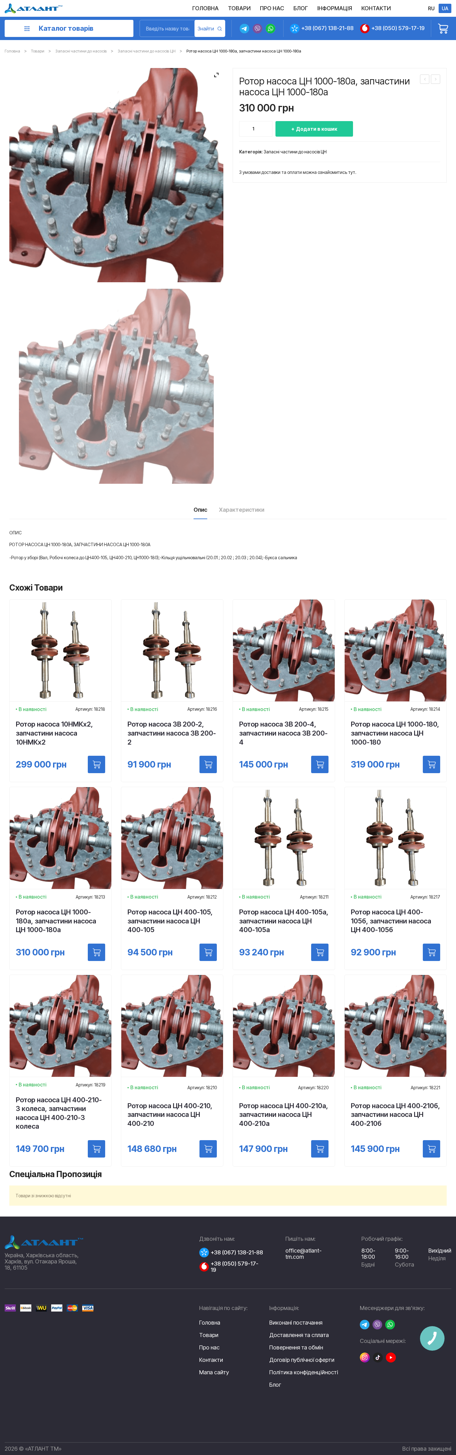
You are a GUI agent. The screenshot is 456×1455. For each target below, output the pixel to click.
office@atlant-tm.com (303, 1253)
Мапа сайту (214, 1372)
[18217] (431, 952)
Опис (200, 509)
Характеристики (241, 509)
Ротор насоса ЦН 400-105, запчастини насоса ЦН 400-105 (425, 80)
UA (445, 8)
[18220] (320, 1149)
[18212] (208, 952)
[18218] (96, 764)
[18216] (208, 764)
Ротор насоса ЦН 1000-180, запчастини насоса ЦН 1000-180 (435, 80)
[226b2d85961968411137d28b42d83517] (116, 386)
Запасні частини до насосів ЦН (147, 50)
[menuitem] (205, 8)
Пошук (209, 28)
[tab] (200, 512)
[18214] (431, 764)
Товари (37, 50)
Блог (275, 1385)
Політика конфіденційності (303, 1372)
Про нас (209, 1347)
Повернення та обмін (296, 1347)
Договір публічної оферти (301, 1360)
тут (351, 172)
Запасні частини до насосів (81, 50)
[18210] (208, 1149)
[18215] (320, 764)
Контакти (211, 1360)
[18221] (431, 1149)
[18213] (96, 952)
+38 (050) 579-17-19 (398, 28)
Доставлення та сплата (299, 1335)
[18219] (96, 1149)
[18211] (320, 952)
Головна (12, 50)
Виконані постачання (295, 1323)
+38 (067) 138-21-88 (327, 28)
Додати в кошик (316, 129)
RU (431, 8)
